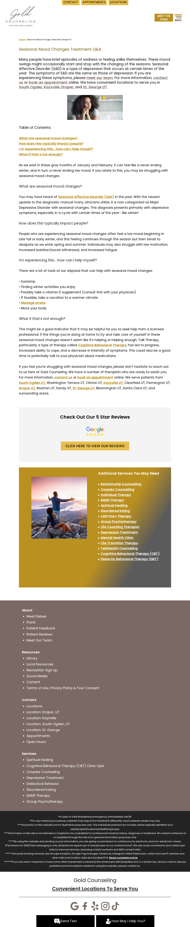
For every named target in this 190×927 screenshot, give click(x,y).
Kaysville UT (113, 383)
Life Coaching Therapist (120, 527)
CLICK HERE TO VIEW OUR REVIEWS (95, 446)
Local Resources (40, 664)
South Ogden (30, 87)
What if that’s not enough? (41, 154)
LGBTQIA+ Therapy (116, 516)
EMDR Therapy (38, 795)
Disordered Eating (115, 511)
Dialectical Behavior (43, 783)
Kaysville (52, 87)
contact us (63, 377)
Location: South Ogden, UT (48, 724)
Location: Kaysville (41, 718)
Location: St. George (43, 730)
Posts (31, 622)
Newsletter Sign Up (42, 670)
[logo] (20, 16)
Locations (34, 706)
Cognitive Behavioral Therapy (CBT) (130, 553)
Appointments (38, 735)
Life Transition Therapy (119, 543)
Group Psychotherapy (119, 521)
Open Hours (36, 741)
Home (22, 39)
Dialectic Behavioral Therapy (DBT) (129, 559)
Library (32, 658)
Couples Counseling (43, 771)
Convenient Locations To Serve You (95, 888)
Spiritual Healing (114, 505)
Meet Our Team (39, 640)
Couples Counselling (117, 489)
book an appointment (48, 82)
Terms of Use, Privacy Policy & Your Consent (63, 688)
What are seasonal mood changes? (48, 138)
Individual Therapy (116, 495)
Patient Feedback (41, 628)
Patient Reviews (39, 634)
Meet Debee (36, 616)
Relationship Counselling (121, 484)
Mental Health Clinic (117, 537)
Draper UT (27, 388)
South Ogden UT (32, 383)
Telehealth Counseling (119, 548)
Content (33, 682)
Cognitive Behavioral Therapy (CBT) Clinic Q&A (65, 766)
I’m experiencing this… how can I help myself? (56, 149)
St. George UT (95, 87)
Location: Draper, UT (43, 712)
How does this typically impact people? (51, 143)
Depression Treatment (119, 532)
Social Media (37, 676)
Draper (67, 87)
